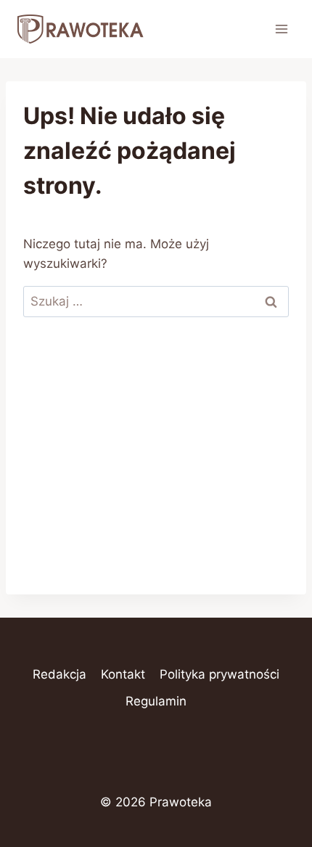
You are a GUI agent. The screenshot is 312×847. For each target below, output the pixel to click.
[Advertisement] (156, 468)
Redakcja (59, 674)
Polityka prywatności (219, 674)
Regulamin (156, 701)
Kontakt (123, 674)
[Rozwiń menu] (281, 28)
